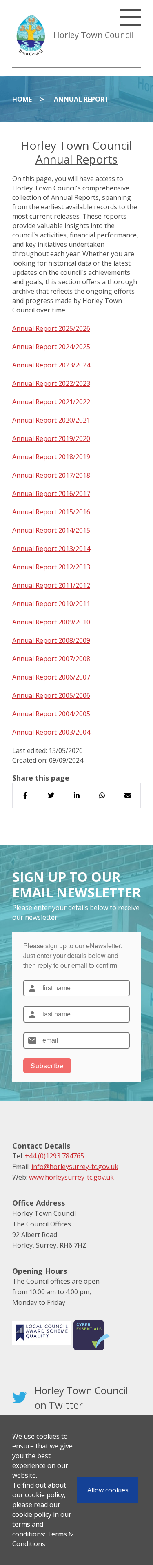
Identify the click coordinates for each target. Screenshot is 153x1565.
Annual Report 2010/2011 (51, 603)
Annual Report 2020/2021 (51, 420)
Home (22, 99)
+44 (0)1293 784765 (54, 1155)
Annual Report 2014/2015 (51, 530)
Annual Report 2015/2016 (51, 511)
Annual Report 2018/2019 (51, 456)
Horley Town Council (93, 34)
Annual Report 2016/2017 (51, 493)
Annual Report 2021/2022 (51, 401)
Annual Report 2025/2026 (51, 328)
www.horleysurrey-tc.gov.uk (71, 1177)
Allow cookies (108, 1489)
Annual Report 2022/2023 (51, 383)
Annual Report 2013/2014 (51, 548)
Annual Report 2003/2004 (51, 732)
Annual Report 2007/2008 (51, 658)
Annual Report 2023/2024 (51, 365)
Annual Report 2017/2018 (51, 475)
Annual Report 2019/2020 (51, 438)
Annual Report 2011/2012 (51, 585)
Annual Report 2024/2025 (51, 346)
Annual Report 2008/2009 (51, 640)
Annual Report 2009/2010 (51, 622)
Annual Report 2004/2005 (51, 713)
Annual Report (81, 99)
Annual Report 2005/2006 (51, 695)
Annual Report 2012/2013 (51, 566)
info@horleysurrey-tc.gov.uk (74, 1166)
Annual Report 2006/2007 (51, 677)
